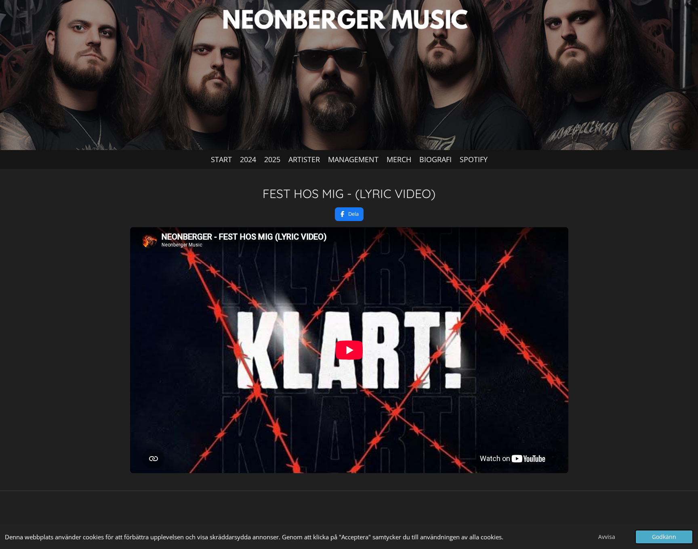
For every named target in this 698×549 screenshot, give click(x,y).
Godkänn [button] (664, 537)
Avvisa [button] (606, 537)
